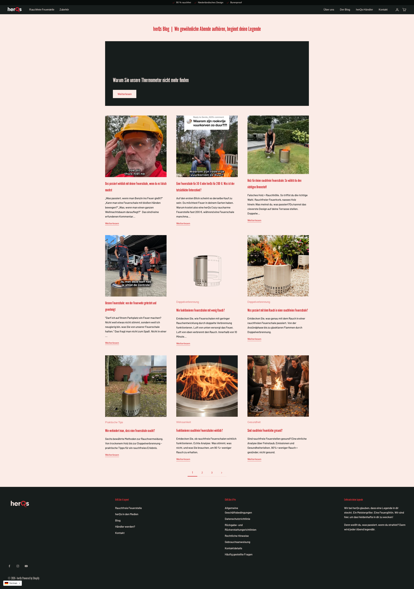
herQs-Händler (364, 9)
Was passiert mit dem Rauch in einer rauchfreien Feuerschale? (277, 310)
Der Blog (345, 9)
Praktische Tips (114, 422)
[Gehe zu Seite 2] (221, 472)
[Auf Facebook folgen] (9, 566)
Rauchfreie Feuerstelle (41, 9)
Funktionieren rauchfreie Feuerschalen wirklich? (199, 430)
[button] (12, 583)
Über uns (329, 9)
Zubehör (64, 9)
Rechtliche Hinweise (237, 535)
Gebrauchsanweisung (237, 541)
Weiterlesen (125, 94)
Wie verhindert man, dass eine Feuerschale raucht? (130, 430)
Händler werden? (125, 526)
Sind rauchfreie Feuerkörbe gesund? (265, 430)
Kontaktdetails (233, 548)
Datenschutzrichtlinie (237, 518)
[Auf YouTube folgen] (26, 566)
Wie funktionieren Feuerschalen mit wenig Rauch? (200, 310)
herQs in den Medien (126, 514)
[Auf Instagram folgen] (17, 566)
